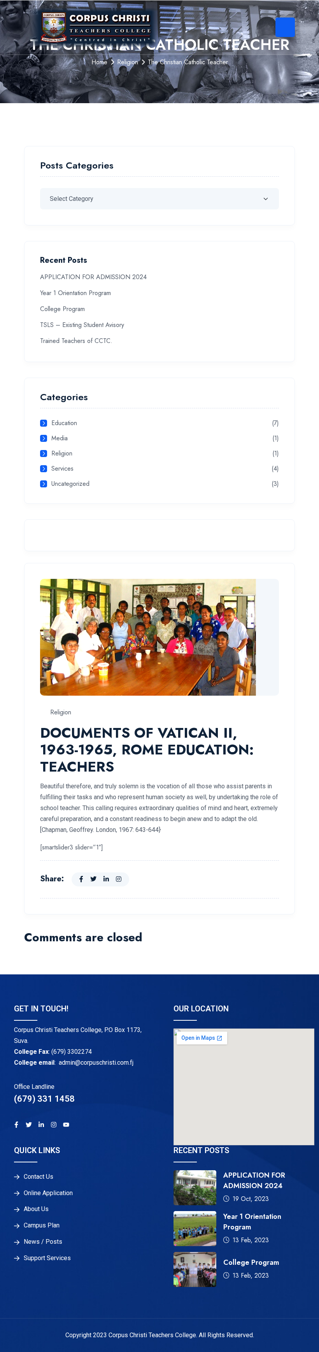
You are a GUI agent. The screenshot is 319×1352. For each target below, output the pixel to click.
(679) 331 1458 (44, 1099)
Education (64, 423)
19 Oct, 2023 (251, 1198)
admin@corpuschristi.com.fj (96, 1062)
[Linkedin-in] (41, 1124)
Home (99, 62)
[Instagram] (53, 1124)
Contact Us (38, 1176)
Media (59, 438)
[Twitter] (29, 1124)
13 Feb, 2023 (251, 1240)
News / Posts (43, 1241)
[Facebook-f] (16, 1124)
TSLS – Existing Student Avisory (82, 324)
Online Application (48, 1193)
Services (62, 469)
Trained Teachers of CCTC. (76, 340)
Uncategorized (70, 484)
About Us (36, 1209)
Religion (127, 62)
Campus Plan (42, 1225)
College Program (62, 308)
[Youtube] (66, 1124)
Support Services (47, 1258)
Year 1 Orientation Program (75, 292)
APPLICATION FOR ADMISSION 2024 (93, 277)
